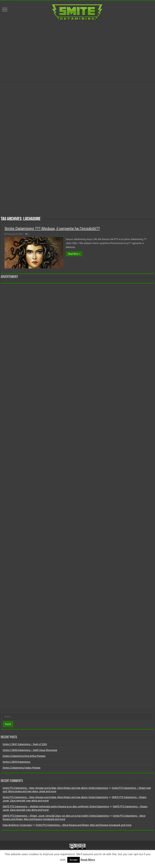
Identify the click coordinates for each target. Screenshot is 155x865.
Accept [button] (74, 859)
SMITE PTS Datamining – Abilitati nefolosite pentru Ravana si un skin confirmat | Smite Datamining (56, 806)
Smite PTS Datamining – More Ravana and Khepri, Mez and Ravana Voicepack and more (83, 825)
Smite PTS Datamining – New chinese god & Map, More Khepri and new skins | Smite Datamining (55, 788)
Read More (88, 859)
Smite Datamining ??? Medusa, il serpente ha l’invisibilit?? (52, 228)
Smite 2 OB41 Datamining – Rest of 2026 (25, 744)
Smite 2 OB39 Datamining (16, 761)
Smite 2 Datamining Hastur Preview (21, 767)
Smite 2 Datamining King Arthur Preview (24, 756)
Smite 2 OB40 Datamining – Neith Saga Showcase (30, 750)
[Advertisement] (77, 51)
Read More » (74, 254)
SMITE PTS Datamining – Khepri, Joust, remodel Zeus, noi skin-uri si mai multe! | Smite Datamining (56, 815)
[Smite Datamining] (77, 11)
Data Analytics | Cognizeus (17, 825)
